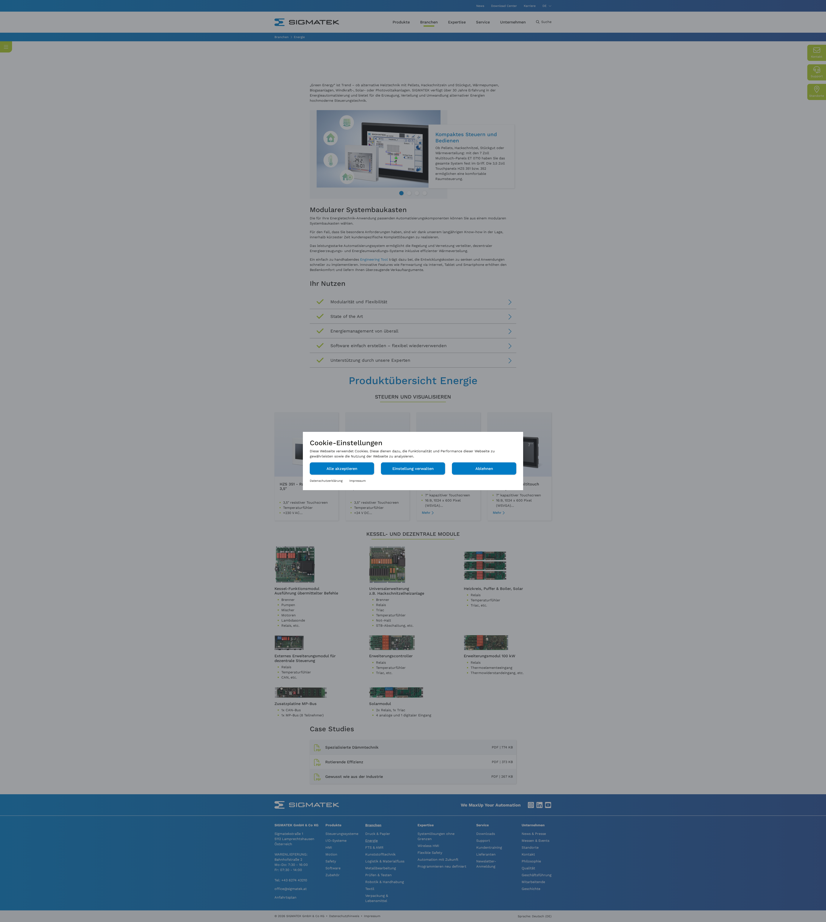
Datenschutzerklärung (326, 480)
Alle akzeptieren (342, 468)
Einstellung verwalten (413, 468)
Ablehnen (484, 468)
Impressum (357, 480)
